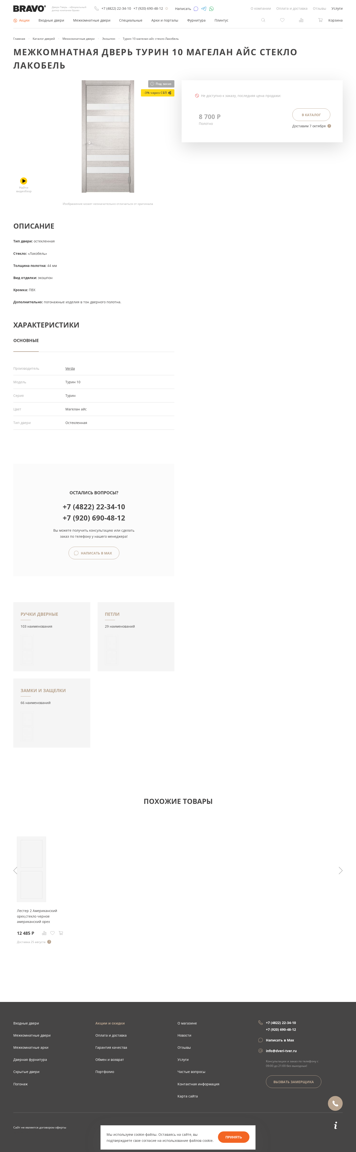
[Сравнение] (44, 933)
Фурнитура (196, 20)
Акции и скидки (110, 1023)
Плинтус (221, 20)
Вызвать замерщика (293, 1082)
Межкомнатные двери (91, 20)
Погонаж (20, 1084)
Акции (24, 20)
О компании (261, 8)
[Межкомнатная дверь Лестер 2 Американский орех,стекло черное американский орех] (31, 900)
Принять (233, 1137)
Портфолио (104, 1071)
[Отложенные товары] (282, 19)
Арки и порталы (164, 20)
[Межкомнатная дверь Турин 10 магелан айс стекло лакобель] (108, 191)
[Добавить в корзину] (61, 933)
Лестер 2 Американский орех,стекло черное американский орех (37, 916)
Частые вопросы (191, 1071)
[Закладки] (52, 933)
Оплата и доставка (292, 8)
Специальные (130, 20)
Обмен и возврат (109, 1059)
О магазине (187, 1023)
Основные (26, 340)
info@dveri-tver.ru (281, 1050)
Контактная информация (198, 1084)
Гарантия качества (111, 1047)
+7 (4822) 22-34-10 (116, 8)
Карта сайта (188, 1096)
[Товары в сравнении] (301, 19)
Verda (70, 368)
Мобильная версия (27, 1132)
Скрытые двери (26, 1071)
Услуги (337, 8)
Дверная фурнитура (30, 1059)
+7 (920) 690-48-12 (148, 8)
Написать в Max (96, 553)
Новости (184, 1035)
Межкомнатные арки (30, 1047)
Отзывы (319, 8)
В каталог (311, 114)
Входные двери (51, 20)
